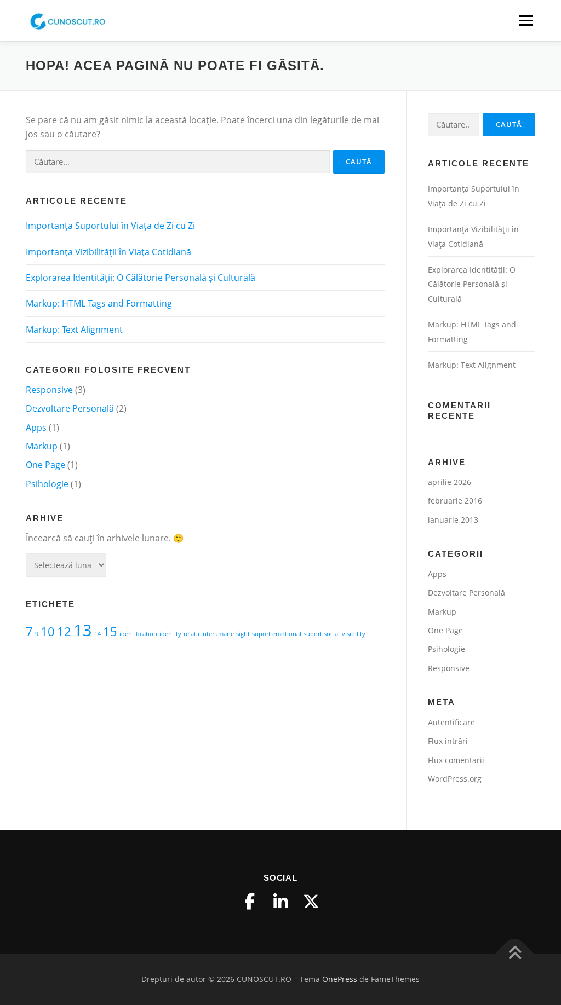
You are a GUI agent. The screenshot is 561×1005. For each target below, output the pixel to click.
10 (48, 631)
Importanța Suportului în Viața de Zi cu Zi (110, 226)
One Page (45, 465)
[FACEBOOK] (250, 901)
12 (64, 631)
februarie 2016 (455, 500)
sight (243, 634)
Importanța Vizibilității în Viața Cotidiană (108, 252)
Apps (36, 427)
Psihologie (47, 484)
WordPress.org (455, 778)
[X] (311, 901)
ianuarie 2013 (453, 520)
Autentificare (451, 722)
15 (110, 631)
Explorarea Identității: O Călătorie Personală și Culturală (140, 278)
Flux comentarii (456, 760)
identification (138, 634)
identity (170, 634)
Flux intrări (448, 741)
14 (97, 634)
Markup (42, 446)
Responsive (49, 390)
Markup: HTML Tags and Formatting (99, 303)
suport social (322, 634)
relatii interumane (209, 634)
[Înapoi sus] (514, 953)
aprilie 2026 (449, 482)
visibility (353, 634)
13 (82, 630)
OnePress (339, 979)
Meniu (525, 20)
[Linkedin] (280, 901)
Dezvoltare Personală (70, 408)
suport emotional (276, 634)
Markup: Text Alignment (74, 330)
